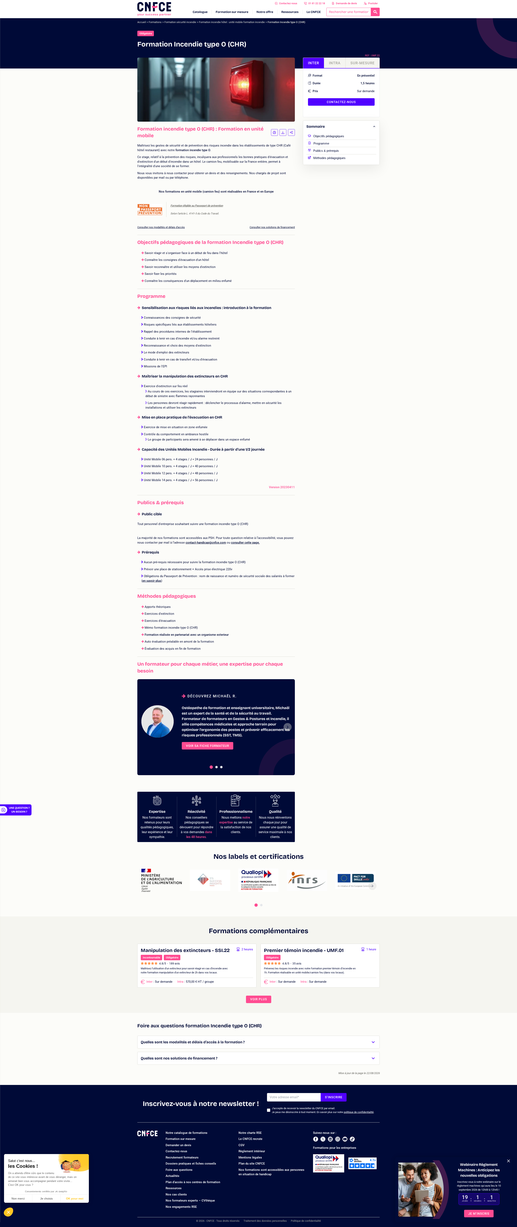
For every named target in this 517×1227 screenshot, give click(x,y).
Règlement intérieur (252, 1151)
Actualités (172, 1176)
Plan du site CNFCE (252, 1163)
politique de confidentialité (359, 1112)
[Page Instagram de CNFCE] (337, 1139)
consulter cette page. (245, 542)
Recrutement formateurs (182, 1157)
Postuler (373, 3)
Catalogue (200, 12)
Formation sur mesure (232, 12)
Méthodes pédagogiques (329, 157)
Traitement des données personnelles (265, 1220)
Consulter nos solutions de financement (272, 227)
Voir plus (258, 999)
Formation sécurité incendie (180, 22)
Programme (321, 142)
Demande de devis (346, 3)
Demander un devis (178, 1145)
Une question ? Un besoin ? (19, 809)
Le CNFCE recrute (250, 1139)
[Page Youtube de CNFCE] (345, 1139)
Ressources (289, 12)
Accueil (141, 22)
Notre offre (264, 12)
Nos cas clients (176, 1194)
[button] (8, 1212)
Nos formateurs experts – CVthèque (190, 1200)
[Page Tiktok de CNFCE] (352, 1139)
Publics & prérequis (326, 150)
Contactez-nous (288, 3)
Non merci (18, 1198)
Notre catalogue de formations (186, 1133)
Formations (155, 22)
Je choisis (46, 1198)
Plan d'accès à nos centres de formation (193, 1182)
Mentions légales (250, 1157)
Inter (313, 63)
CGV (242, 1145)
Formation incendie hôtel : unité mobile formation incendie (232, 22)
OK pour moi (74, 1198)
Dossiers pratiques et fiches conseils (191, 1163)
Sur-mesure (362, 63)
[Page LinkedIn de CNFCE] (330, 1139)
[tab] (211, 767)
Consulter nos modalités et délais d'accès (161, 227)
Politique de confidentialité (306, 1220)
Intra (334, 63)
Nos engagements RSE (181, 1207)
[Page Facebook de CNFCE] (315, 1139)
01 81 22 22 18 (316, 3)
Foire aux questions (179, 1170)
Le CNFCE (314, 12)
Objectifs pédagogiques (328, 135)
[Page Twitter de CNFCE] (322, 1139)
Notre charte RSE (250, 1133)
